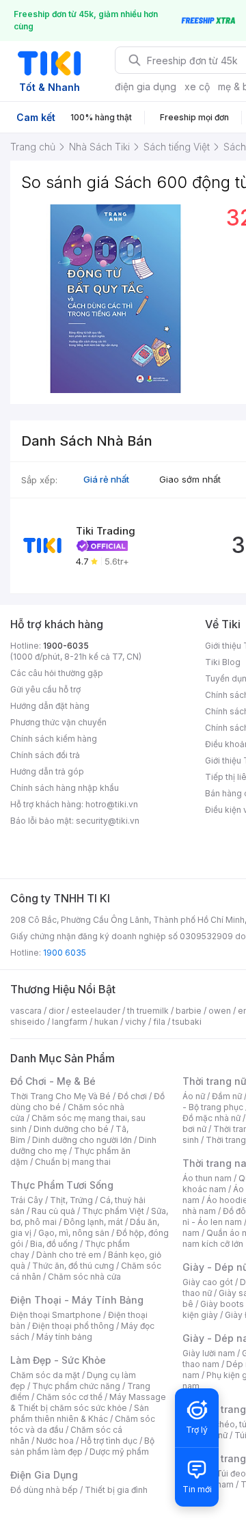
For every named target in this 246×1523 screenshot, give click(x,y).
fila (159, 1021)
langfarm (69, 1021)
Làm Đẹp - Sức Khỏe (58, 1360)
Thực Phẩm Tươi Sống (61, 1185)
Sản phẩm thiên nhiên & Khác (79, 1413)
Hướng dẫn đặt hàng (50, 706)
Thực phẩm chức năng (76, 1386)
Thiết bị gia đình (116, 1490)
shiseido (27, 1021)
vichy (135, 1021)
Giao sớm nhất (190, 479)
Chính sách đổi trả (45, 755)
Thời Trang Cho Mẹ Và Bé (60, 1096)
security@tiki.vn (107, 821)
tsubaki (187, 1021)
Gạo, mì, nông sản (73, 1233)
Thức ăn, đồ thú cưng (73, 1266)
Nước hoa (55, 1441)
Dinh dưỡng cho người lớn (82, 1140)
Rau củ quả (53, 1211)
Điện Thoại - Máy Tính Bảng (77, 1300)
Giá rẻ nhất (106, 479)
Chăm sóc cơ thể (69, 1397)
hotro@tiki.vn (111, 804)
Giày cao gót (207, 1282)
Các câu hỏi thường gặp (56, 673)
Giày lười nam (208, 1353)
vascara (26, 1011)
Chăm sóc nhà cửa (84, 1276)
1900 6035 (64, 952)
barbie (189, 1011)
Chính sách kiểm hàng (53, 738)
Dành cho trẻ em (68, 1255)
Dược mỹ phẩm (119, 1451)
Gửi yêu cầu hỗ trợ (45, 689)
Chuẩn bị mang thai (73, 1162)
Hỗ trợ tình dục (109, 1441)
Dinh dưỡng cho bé (71, 1129)
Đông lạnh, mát (93, 1222)
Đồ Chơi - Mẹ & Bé (53, 1081)
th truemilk (148, 1011)
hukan (106, 1021)
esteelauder (95, 1011)
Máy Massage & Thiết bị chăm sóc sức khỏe (88, 1402)
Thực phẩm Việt (113, 1211)
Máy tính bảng (64, 1337)
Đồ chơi (132, 1096)
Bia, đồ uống (54, 1244)
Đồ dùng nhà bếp (44, 1490)
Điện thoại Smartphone (55, 1315)
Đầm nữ (227, 1096)
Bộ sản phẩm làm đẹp (82, 1446)
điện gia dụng (145, 86)
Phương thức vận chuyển (58, 722)
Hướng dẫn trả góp (47, 771)
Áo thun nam (207, 1178)
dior (56, 1011)
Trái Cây (26, 1200)
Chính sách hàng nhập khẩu (64, 788)
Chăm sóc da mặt (45, 1375)
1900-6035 (66, 646)
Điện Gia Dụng (44, 1475)
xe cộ (197, 86)
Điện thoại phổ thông (73, 1326)
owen (219, 1011)
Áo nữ (193, 1096)
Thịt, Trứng (71, 1200)
